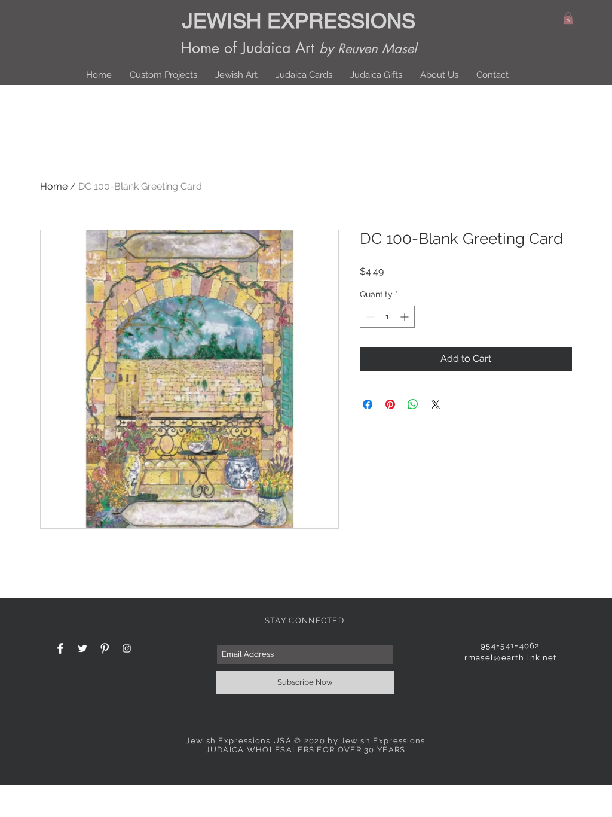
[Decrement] (369, 316)
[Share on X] (436, 404)
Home (54, 186)
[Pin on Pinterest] (390, 404)
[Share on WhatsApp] (413, 404)
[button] (568, 18)
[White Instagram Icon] (126, 648)
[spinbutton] (387, 316)
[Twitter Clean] (82, 648)
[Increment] (405, 316)
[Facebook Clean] (60, 648)
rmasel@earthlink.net (510, 657)
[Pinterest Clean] (104, 648)
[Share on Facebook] (367, 404)
